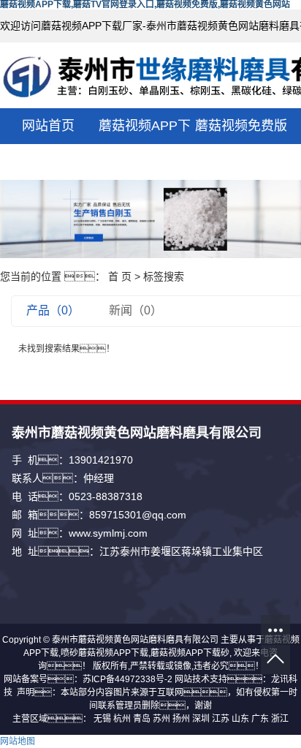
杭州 (122, 719)
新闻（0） (135, 310)
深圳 (201, 719)
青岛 (141, 719)
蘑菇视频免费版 (241, 125)
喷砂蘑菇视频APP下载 (104, 653)
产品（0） (53, 310)
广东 (260, 719)
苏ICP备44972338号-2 (127, 679)
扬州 (181, 719)
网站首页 (48, 125)
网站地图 (17, 741)
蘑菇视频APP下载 (145, 143)
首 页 (120, 276)
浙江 (280, 719)
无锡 (102, 719)
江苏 (220, 719)
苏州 (161, 719)
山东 (240, 719)
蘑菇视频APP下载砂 (189, 653)
